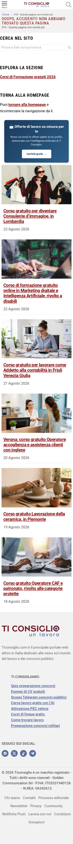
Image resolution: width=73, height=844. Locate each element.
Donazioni (36, 822)
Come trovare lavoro (27, 720)
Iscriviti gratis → (37, 154)
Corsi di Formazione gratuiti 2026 (28, 77)
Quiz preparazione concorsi (33, 686)
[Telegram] (32, 753)
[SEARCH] (68, 5)
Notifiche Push (14, 814)
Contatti (29, 798)
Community (53, 806)
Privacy (36, 806)
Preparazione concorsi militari (35, 726)
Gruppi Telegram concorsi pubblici (39, 697)
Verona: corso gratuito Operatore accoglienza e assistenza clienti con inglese (34, 444)
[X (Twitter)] (14, 753)
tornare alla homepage (27, 104)
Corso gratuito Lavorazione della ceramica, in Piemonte (34, 516)
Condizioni (62, 814)
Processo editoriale (53, 798)
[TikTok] (23, 753)
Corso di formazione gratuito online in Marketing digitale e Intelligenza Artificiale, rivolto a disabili (32, 293)
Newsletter (19, 806)
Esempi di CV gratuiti (28, 691)
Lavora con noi (39, 814)
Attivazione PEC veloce (29, 709)
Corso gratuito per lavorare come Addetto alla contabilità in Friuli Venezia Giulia (34, 370)
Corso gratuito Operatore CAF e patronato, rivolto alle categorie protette (33, 588)
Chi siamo (12, 798)
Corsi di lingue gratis (28, 714)
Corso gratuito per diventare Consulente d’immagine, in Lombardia (30, 216)
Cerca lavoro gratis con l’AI (32, 703)
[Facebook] (5, 753)
